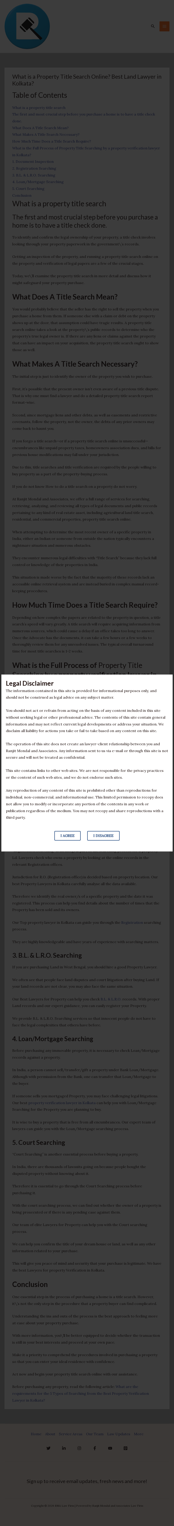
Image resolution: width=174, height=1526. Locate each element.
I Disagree (103, 835)
